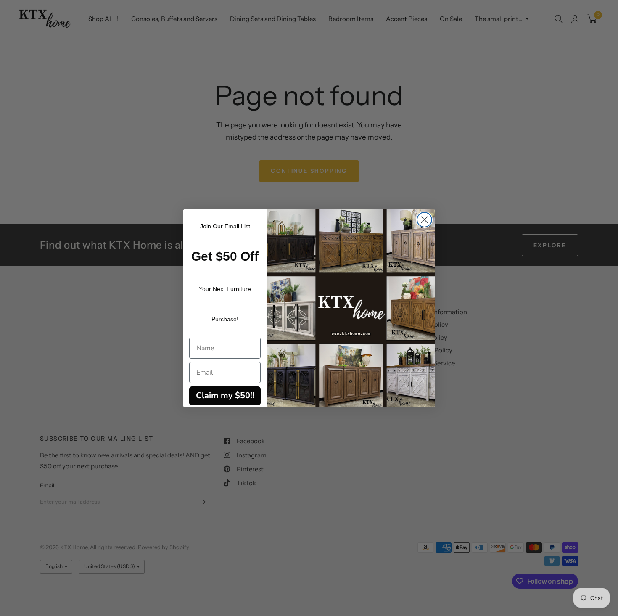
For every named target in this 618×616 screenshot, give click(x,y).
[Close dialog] (424, 219)
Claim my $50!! (225, 395)
